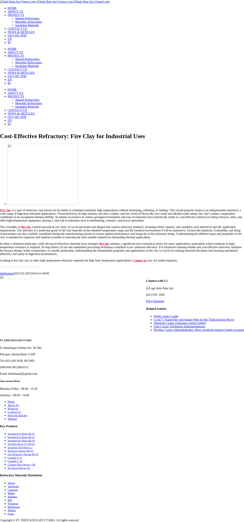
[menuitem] (12, 8)
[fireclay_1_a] (43, 203)
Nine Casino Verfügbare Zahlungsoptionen (179, 326)
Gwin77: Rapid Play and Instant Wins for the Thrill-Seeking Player (194, 319)
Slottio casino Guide (166, 316)
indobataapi (7, 273)
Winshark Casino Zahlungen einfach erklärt (180, 323)
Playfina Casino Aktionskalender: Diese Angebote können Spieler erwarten (199, 330)
